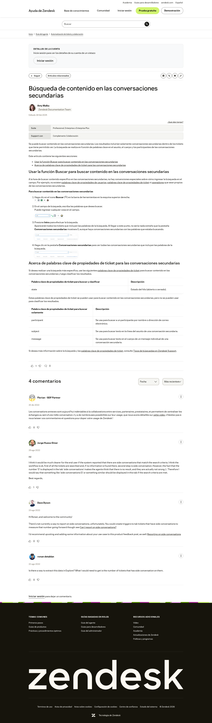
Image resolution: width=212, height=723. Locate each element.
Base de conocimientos (76, 10)
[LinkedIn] (163, 75)
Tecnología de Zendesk (110, 715)
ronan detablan (45, 556)
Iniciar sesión (125, 10)
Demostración (172, 10)
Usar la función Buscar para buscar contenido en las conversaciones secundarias (76, 161)
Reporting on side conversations (164, 534)
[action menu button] (181, 396)
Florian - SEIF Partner (48, 397)
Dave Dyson (43, 502)
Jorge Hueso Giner (47, 442)
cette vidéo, (159, 414)
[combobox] (148, 381)
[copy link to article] (180, 75)
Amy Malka (43, 105)
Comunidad (103, 10)
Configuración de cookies (105, 707)
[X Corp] (169, 75)
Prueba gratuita (147, 10)
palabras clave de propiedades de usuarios (84, 182)
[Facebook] (175, 75)
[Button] (32, 366)
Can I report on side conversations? (98, 527)
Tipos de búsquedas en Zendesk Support (154, 350)
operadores (158, 182)
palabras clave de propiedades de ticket (128, 182)
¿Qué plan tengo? (175, 122)
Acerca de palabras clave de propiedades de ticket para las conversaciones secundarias (80, 165)
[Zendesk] (106, 675)
